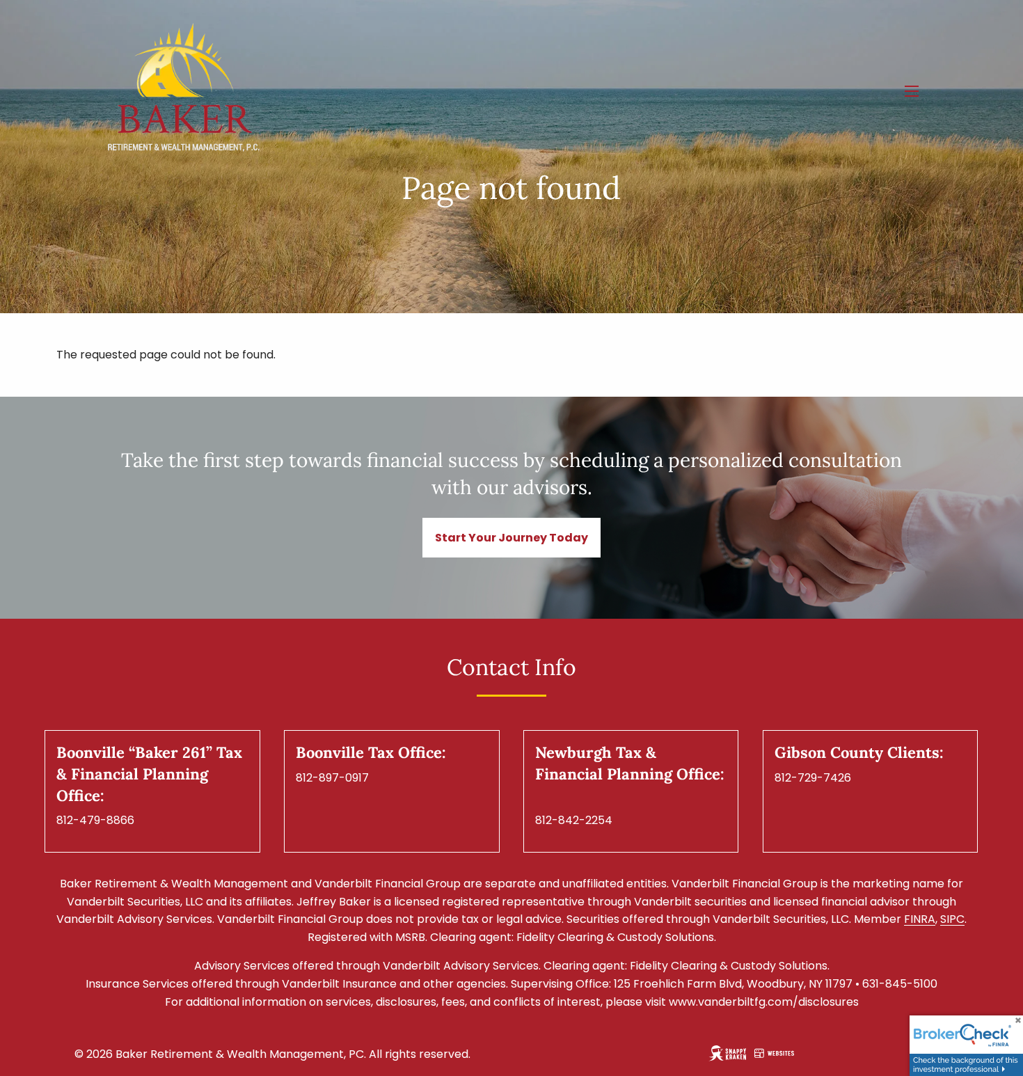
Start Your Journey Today (511, 538)
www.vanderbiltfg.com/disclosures (764, 1002)
